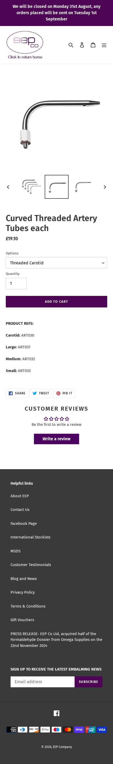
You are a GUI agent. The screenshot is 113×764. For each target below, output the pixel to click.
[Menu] (104, 44)
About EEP (20, 496)
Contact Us (20, 509)
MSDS (15, 551)
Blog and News (24, 578)
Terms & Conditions (28, 606)
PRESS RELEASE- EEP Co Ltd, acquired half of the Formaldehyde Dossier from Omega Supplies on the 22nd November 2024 (56, 639)
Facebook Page (24, 523)
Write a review (56, 438)
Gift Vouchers (22, 620)
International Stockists (30, 537)
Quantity (12, 274)
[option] (31, 187)
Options (12, 253)
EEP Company (62, 747)
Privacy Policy (23, 592)
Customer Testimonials (31, 564)
